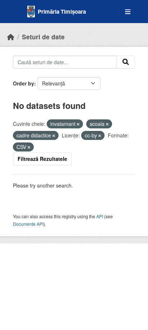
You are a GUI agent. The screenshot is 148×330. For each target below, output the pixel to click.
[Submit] (125, 62)
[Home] (10, 36)
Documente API (28, 224)
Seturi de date (43, 36)
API (99, 216)
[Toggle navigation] (127, 11)
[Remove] (78, 124)
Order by (23, 83)
